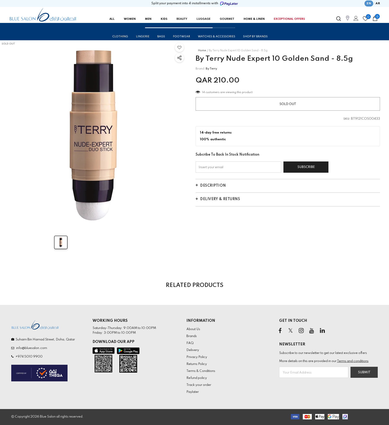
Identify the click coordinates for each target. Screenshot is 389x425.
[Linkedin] (322, 331)
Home (202, 50)
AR (377, 3)
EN (369, 3)
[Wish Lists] (179, 47)
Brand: (200, 68)
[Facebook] (280, 331)
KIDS (164, 19)
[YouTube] (312, 331)
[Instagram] (301, 331)
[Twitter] (291, 331)
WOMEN (130, 19)
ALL (112, 19)
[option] (93, 133)
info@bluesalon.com (31, 348)
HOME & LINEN (254, 19)
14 (203, 92)
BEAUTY (181, 19)
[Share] (179, 57)
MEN (148, 19)
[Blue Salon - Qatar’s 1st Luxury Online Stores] (43, 14)
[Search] (338, 18)
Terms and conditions (353, 361)
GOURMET (227, 19)
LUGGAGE (203, 19)
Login (355, 19)
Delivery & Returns (220, 199)
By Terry (211, 68)
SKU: (347, 119)
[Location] (347, 20)
